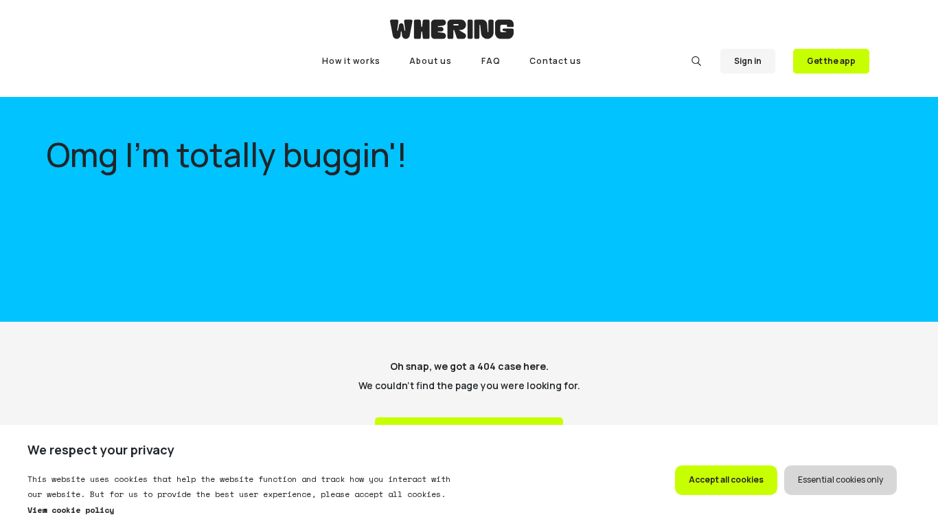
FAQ (491, 61)
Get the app (831, 61)
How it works (351, 61)
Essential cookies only (840, 479)
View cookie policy (70, 510)
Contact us (555, 61)
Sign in (748, 61)
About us (430, 61)
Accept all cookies (726, 479)
